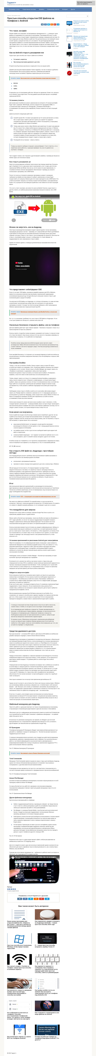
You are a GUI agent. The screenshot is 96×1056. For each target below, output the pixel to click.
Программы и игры (14, 9)
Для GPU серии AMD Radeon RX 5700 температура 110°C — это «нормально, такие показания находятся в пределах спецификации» (81, 55)
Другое (73, 9)
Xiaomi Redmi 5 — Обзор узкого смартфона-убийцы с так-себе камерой (81, 45)
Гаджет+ (11, 2)
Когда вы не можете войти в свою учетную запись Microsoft (81, 22)
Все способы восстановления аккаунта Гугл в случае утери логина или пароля (81, 64)
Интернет (65, 9)
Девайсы (41, 9)
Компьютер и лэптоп (53, 9)
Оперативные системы (29, 9)
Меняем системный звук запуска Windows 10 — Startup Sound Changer (81, 38)
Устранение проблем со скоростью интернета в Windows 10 (80, 30)
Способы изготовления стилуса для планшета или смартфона (81, 72)
